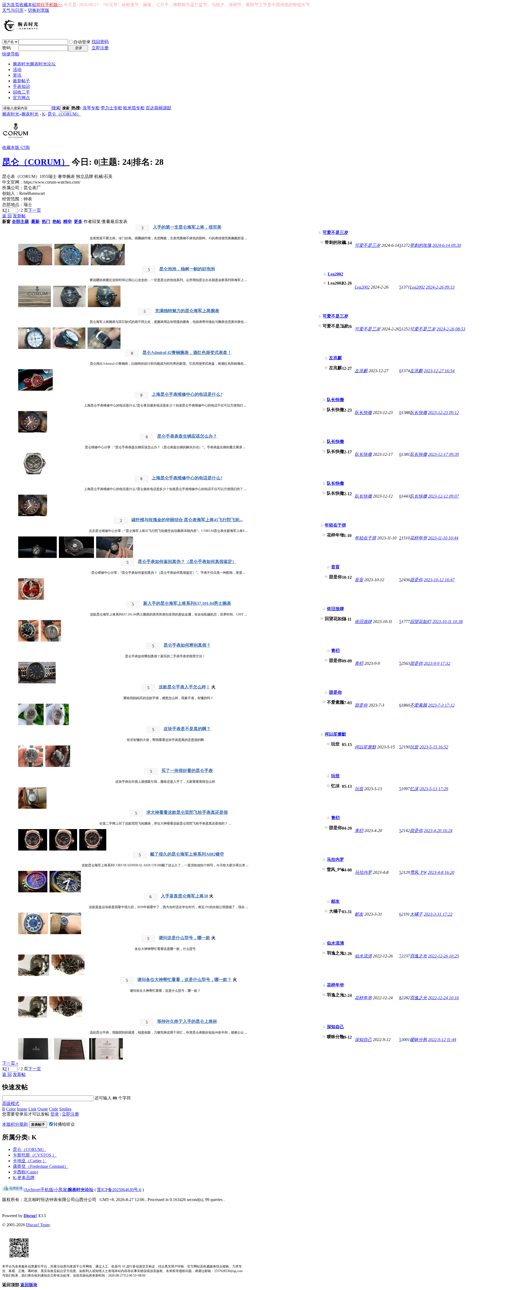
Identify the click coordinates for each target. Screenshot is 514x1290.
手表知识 (21, 86)
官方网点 (21, 97)
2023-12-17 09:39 (443, 454)
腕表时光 (34, 64)
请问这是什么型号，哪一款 (184, 937)
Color (11, 1109)
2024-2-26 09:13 (440, 287)
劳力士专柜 (111, 108)
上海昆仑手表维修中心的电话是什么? (187, 394)
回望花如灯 (420, 621)
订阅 (25, 147)
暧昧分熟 (418, 1039)
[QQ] (13, 1189)
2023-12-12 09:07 (443, 496)
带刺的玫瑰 (420, 245)
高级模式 (10, 1103)
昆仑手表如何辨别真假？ (187, 645)
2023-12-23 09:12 (443, 412)
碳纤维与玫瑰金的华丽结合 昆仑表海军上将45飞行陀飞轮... (187, 519)
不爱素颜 (418, 705)
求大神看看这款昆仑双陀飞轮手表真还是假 (187, 812)
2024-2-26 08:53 (451, 329)
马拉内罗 (335, 859)
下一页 (34, 210)
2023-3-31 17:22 (438, 914)
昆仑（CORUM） (64, 114)
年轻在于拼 (335, 525)
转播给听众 (64, 1124)
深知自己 (335, 1026)
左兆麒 (335, 358)
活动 (17, 69)
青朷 (335, 650)
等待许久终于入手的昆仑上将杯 (187, 1021)
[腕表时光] (22, 30)
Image (22, 1109)
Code (53, 1109)
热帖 (56, 221)
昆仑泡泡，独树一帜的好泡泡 (187, 269)
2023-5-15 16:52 (433, 747)
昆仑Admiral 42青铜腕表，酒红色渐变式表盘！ (187, 352)
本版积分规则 (15, 1124)
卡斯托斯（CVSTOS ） (34, 1155)
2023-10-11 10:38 (447, 621)
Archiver (32, 1189)
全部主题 (20, 221)
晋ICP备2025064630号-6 (119, 1189)
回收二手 (21, 92)
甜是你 (416, 579)
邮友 (335, 901)
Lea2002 (335, 274)
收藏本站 (27, 4)
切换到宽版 (38, 10)
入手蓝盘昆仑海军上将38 (184, 896)
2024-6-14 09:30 (446, 245)
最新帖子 (21, 81)
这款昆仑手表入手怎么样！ (184, 687)
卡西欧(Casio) (25, 1172)
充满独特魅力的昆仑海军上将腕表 (187, 310)
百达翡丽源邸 (158, 108)
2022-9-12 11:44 (442, 1039)
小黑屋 (60, 1189)
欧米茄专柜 (134, 108)
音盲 (335, 567)
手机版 (46, 1189)
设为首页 (10, 4)
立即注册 (100, 48)
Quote (42, 1109)
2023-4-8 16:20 (441, 872)
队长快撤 (335, 399)
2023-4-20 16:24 (438, 830)
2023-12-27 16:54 (439, 370)
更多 (78, 221)
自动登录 (81, 42)
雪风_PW (418, 872)
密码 (6, 48)
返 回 (7, 216)
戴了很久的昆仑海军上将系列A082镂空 (187, 854)
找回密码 (100, 41)
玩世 (414, 747)
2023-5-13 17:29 (433, 788)
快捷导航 (10, 54)
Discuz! (30, 1215)
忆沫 (414, 788)
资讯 (17, 75)
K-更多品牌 (24, 1177)
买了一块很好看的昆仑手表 (187, 770)
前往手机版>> (49, 4)
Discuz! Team (38, 1224)
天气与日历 (13, 10)
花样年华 (418, 538)
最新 (35, 221)
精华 (67, 221)
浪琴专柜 (91, 108)
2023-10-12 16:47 (439, 579)
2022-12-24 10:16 (443, 998)
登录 (54, 1114)
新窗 (6, 221)
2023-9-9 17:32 (437, 663)
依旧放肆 (335, 608)
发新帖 (19, 216)
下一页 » (10, 1063)
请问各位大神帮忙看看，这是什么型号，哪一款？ (184, 979)
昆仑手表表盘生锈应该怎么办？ (187, 436)
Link (32, 1109)
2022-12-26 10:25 (443, 956)
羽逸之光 (418, 956)
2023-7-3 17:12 (441, 705)
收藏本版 (11, 147)
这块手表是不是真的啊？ (187, 728)
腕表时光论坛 (80, 1189)
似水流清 (335, 943)
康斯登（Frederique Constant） (41, 1166)
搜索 (56, 108)
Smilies (65, 1109)
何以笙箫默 (335, 734)
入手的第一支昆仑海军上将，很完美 (187, 227)
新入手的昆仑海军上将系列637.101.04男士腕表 (187, 603)
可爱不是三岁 (335, 232)
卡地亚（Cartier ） (30, 1160)
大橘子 (416, 914)
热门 (46, 221)
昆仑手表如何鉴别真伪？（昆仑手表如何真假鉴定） (187, 561)
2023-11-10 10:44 (443, 538)
